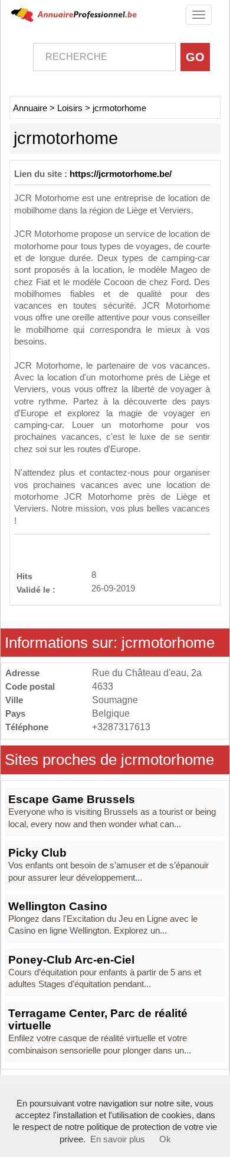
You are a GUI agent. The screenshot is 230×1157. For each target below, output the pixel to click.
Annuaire (30, 108)
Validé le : (36, 589)
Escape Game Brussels (71, 799)
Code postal (30, 686)
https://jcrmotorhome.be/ (121, 174)
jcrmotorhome (119, 108)
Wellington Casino (57, 906)
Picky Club (37, 853)
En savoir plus (117, 1139)
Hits (24, 575)
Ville (14, 699)
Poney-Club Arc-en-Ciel (71, 960)
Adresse (22, 672)
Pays (15, 713)
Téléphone (26, 727)
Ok (165, 1139)
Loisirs (70, 108)
